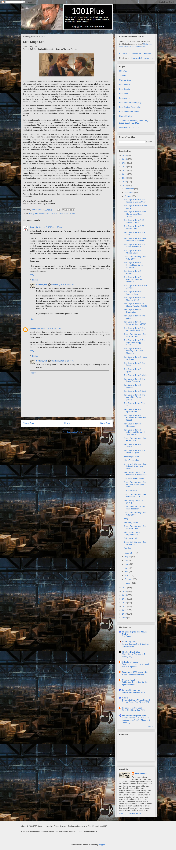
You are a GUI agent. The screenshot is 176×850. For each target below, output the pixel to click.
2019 (124, 182)
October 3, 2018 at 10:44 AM (62, 361)
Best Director (124, 89)
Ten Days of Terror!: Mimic (135, 375)
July (127, 560)
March (128, 575)
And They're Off (131, 522)
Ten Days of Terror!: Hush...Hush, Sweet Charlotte (133, 264)
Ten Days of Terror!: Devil (135, 391)
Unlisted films (125, 80)
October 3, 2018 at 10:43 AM (62, 285)
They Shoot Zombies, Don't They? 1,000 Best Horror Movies (134, 122)
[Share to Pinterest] (73, 209)
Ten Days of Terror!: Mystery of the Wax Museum (133, 350)
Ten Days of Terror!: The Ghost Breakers (134, 380)
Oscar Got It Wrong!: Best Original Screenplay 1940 (135, 466)
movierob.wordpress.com (134, 715)
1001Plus (123, 71)
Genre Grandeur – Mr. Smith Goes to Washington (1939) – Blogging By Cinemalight (136, 720)
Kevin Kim (34, 227)
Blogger (102, 845)
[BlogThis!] (65, 209)
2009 (124, 618)
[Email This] (63, 209)
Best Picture (124, 84)
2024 (124, 163)
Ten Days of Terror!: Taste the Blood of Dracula (135, 239)
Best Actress (44, 213)
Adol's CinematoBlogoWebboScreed (136, 699)
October (128, 196)
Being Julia (33, 213)
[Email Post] (58, 210)
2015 (124, 595)
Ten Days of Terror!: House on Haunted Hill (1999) (135, 417)
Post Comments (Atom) (72, 432)
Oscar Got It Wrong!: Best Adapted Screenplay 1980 (135, 484)
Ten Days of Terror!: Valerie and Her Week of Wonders (134, 432)
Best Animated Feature (129, 111)
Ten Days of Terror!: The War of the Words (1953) (134, 397)
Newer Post (28, 423)
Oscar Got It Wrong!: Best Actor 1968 (135, 513)
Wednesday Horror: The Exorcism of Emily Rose (135, 473)
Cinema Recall (128, 680)
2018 (124, 185)
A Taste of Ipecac (130, 662)
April (127, 571)
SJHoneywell (41, 285)
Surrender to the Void (132, 708)
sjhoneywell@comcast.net (141, 58)
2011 (124, 610)
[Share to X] (68, 209)
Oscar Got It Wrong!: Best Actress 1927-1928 (135, 495)
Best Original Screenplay (130, 107)
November (129, 192)
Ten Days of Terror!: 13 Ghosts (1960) (134, 221)
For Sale (127, 548)
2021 (124, 174)
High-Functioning (131, 460)
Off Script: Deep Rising (134, 478)
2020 (124, 178)
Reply (32, 275)
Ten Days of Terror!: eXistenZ (132, 272)
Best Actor (123, 93)
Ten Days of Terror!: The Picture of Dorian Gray (134, 200)
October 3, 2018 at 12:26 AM (50, 227)
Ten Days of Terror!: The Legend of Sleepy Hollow (134, 342)
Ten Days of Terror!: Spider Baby (132, 410)
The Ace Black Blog (131, 652)
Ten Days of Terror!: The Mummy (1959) (134, 298)
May (127, 568)
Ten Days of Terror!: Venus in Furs (132, 292)
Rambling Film (129, 642)
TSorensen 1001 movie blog (135, 672)
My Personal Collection (129, 127)
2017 (124, 587)
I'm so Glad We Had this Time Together (134, 507)
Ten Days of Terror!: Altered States (132, 251)
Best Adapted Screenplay (130, 102)
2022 (124, 170)
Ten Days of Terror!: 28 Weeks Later (134, 227)
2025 (124, 159)
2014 (124, 599)
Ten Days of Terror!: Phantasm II (132, 425)
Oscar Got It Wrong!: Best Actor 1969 (135, 257)
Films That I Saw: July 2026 (133, 710)
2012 (124, 606)
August (128, 556)
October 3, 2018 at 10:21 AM (49, 328)
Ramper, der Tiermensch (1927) (134, 692)
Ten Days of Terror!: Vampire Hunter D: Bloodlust (133, 279)
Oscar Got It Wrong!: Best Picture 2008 (135, 543)
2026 (124, 155)
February (129, 579)
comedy (54, 213)
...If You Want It (130, 490)
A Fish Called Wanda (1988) (133, 674)
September (130, 553)
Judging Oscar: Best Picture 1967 (135, 702)
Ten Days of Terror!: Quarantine (132, 311)
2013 (124, 603)
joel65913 (34, 328)
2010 (124, 614)
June (127, 564)
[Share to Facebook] (71, 209)
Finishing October (131, 456)
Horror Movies (125, 116)
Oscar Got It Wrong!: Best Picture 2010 (135, 439)
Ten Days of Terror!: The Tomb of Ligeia (134, 451)
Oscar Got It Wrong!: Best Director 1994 (135, 527)
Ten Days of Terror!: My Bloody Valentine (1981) (135, 305)
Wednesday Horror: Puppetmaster (132, 533)
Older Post (105, 423)
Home (67, 423)
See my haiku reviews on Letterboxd (135, 54)
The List (122, 75)
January (128, 583)
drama (60, 213)
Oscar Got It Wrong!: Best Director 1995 (135, 335)
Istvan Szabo (69, 213)
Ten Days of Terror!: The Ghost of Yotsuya (134, 245)
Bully (126, 518)
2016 (124, 591)
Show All (150, 726)
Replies (35, 280)
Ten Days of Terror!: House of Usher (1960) (135, 323)
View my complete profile (130, 813)
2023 (124, 167)
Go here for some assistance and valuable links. (135, 45)
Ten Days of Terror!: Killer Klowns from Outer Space (135, 214)
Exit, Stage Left (130, 538)
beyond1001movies (131, 690)
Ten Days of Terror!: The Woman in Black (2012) (135, 329)
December (129, 189)
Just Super (126, 636)
